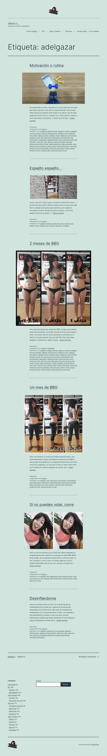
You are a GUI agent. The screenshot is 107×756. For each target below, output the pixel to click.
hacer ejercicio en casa (41, 485)
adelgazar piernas (43, 135)
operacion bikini (51, 146)
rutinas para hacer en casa (59, 150)
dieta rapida (61, 142)
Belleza (11, 719)
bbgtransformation (53, 140)
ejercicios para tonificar (37, 144)
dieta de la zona (52, 142)
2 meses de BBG (44, 243)
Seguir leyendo (58, 213)
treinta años (58, 226)
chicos (71, 359)
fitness (46, 144)
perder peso (73, 146)
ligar (45, 365)
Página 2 (21, 657)
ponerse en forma (35, 150)
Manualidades (13, 692)
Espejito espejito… (46, 168)
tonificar (51, 226)
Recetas (11, 727)
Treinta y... (13, 23)
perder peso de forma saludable (39, 148)
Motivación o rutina (47, 65)
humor (35, 365)
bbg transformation (35, 482)
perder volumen (70, 148)
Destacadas (51, 348)
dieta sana (69, 142)
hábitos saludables (66, 144)
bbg (42, 138)
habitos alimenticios (55, 144)
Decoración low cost (15, 700)
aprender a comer (35, 138)
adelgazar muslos (63, 133)
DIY (43, 31)
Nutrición (44, 629)
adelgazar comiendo (64, 131)
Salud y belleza (55, 31)
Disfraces (12, 690)
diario (62, 223)
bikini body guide (68, 140)
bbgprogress (43, 140)
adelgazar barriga (52, 131)
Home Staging (32, 31)
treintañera (66, 226)
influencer (43, 146)
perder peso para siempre (57, 148)
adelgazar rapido (54, 135)
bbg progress (56, 138)
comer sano (39, 142)
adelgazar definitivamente (49, 133)
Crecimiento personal (16, 706)
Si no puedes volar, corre (52, 504)
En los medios (94, 31)
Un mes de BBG (44, 387)
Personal (68, 31)
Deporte (44, 129)
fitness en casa (44, 226)
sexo (69, 369)
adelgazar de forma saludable (55, 631)
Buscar (38, 681)
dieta (45, 142)
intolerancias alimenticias (37, 637)
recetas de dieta (45, 150)
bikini (60, 140)
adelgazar (43, 131)
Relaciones (12, 714)
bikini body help (64, 359)
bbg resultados (65, 138)
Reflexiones (13, 711)
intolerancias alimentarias (62, 635)
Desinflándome (43, 598)
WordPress (95, 744)
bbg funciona (48, 138)
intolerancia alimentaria (47, 635)
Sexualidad (12, 730)
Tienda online (82, 31)
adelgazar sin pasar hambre (68, 135)
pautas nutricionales (63, 146)
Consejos (12, 698)
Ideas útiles (12, 708)
